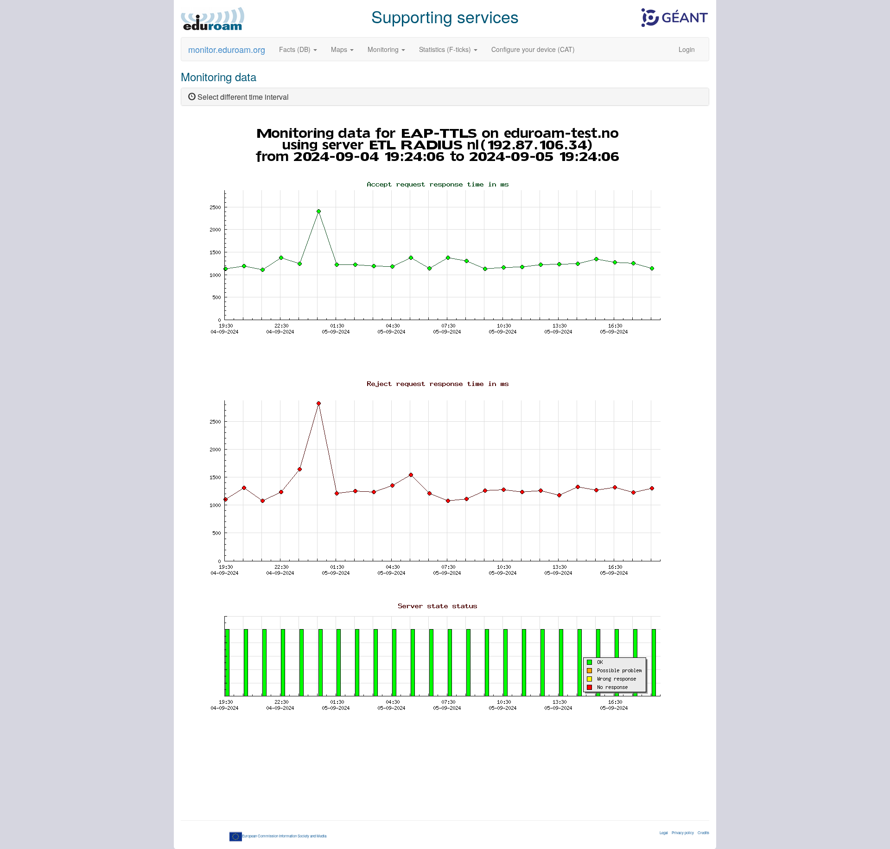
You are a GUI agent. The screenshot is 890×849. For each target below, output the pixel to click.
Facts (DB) (295, 49)
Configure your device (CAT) (533, 49)
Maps (340, 49)
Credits (703, 832)
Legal (664, 832)
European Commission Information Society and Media (284, 835)
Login (687, 49)
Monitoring (384, 49)
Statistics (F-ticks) (446, 49)
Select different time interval (242, 96)
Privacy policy (683, 832)
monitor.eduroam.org (226, 49)
